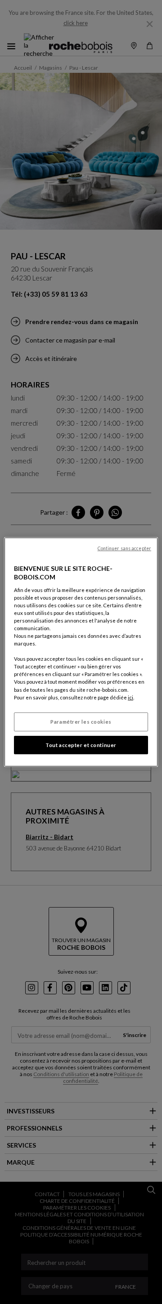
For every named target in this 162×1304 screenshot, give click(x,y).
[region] (81, 652)
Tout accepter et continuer (81, 745)
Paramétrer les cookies (81, 722)
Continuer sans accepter (124, 548)
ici (130, 697)
